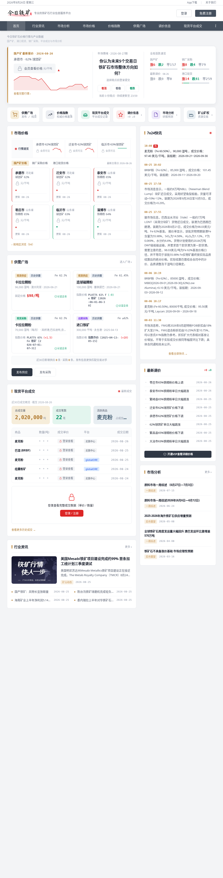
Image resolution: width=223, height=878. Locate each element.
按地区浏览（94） (23, 244)
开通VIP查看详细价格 (180, 454)
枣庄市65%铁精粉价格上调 (166, 382)
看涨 (104, 88)
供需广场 (139, 26)
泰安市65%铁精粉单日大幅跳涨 (169, 391)
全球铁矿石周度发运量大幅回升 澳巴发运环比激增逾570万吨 (177, 533)
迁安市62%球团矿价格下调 (166, 408)
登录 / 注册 (72, 513)
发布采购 (45, 372)
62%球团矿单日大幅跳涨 (165, 424)
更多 (128, 547)
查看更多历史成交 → (24, 530)
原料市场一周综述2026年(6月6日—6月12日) (171, 500)
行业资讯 (38, 26)
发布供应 (22, 372)
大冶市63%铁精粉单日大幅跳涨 (169, 441)
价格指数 (114, 26)
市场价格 (89, 26)
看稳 (118, 88)
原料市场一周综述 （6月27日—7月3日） (169, 485)
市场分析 (63, 26)
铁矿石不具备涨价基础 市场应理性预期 (168, 551)
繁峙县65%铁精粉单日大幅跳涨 (169, 399)
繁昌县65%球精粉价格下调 (166, 433)
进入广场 (126, 262)
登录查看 (68, 441)
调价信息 (165, 26)
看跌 (132, 88)
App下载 (192, 2)
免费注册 (205, 13)
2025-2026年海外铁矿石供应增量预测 (167, 516)
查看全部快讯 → (178, 354)
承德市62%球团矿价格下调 (166, 416)
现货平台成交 (193, 26)
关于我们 (211, 2)
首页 (16, 26)
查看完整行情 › (22, 93)
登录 (184, 13)
